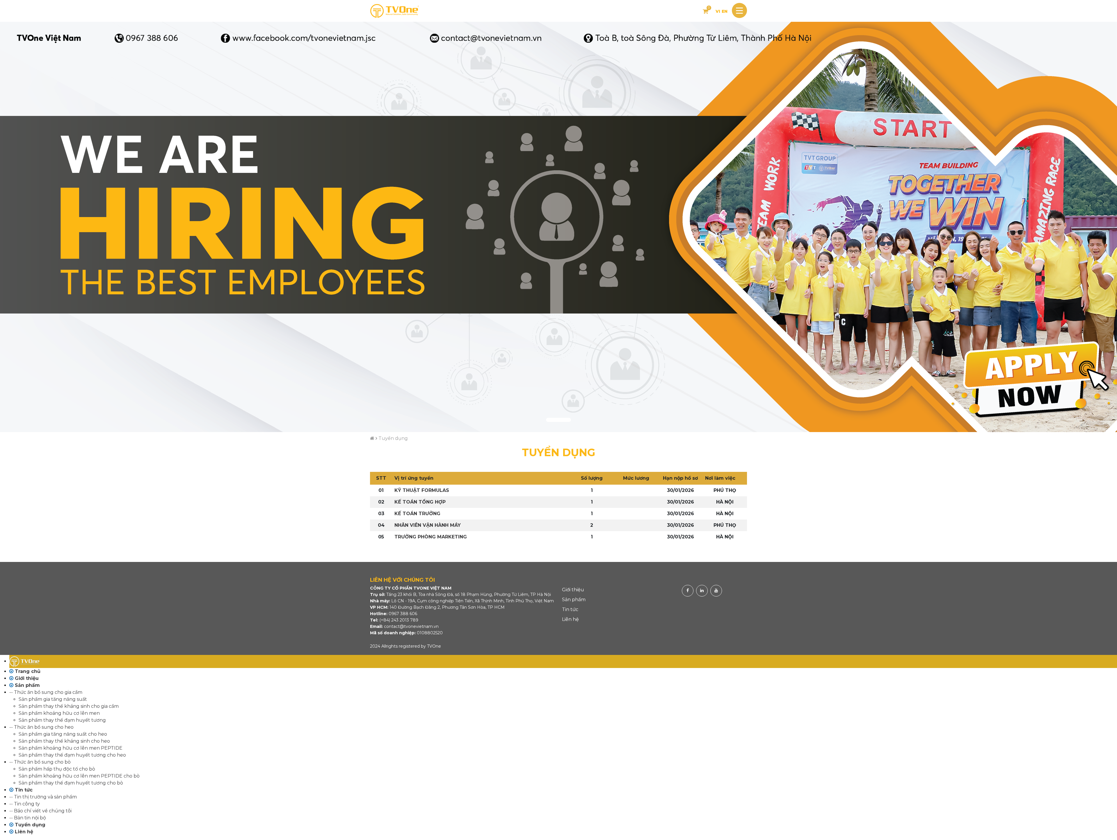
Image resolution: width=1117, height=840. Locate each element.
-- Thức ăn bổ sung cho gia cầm (45, 692)
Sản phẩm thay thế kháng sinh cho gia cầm (69, 706)
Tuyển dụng (393, 438)
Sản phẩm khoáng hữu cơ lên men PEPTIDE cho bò (79, 776)
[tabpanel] (558, 227)
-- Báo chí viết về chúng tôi (40, 811)
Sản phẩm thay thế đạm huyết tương (62, 720)
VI (718, 11)
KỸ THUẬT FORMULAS (421, 490)
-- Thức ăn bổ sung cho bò (40, 762)
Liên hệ (570, 619)
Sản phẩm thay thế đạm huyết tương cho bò (71, 783)
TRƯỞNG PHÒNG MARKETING (430, 537)
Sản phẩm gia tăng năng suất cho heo (63, 734)
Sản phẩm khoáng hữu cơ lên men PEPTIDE (70, 748)
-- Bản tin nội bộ (27, 818)
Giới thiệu (573, 589)
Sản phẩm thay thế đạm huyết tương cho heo (72, 755)
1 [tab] (558, 420)
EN (725, 11)
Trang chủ (26, 671)
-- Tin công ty (24, 804)
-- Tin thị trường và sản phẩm (43, 797)
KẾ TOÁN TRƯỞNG (417, 513)
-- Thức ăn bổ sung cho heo (41, 727)
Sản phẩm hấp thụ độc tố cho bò (57, 769)
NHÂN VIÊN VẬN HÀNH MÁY (427, 525)
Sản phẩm (574, 599)
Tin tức (570, 609)
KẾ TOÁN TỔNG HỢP (420, 502)
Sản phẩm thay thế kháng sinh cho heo (64, 741)
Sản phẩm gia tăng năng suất (53, 699)
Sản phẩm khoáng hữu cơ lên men (59, 713)
